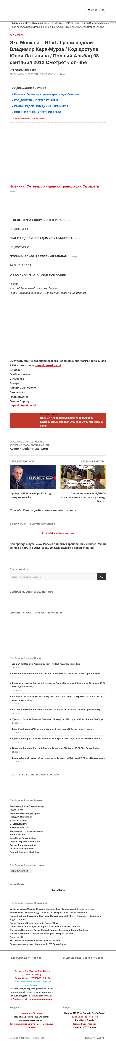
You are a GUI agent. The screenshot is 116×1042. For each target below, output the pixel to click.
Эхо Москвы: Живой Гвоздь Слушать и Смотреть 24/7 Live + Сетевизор (48, 912)
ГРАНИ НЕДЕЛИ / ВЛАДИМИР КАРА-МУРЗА (41, 106)
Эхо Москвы (39, 23)
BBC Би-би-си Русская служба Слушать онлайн (35, 940)
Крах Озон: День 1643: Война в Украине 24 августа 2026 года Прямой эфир (52, 729)
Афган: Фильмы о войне (23, 845)
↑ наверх (67, 220)
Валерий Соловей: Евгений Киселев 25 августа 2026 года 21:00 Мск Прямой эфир (56, 673)
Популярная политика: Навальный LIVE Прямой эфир (38, 944)
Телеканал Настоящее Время (25, 813)
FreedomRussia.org (24, 70)
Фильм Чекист (17, 834)
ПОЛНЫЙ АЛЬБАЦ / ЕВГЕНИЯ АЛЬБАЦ (38, 112)
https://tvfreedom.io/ (48, 365)
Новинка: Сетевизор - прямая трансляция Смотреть (46, 94)
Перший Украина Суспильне (25, 841)
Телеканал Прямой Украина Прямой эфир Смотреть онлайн (41, 933)
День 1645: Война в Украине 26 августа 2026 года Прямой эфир (46, 664)
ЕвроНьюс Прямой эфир (23, 838)
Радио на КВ (16, 810)
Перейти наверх (95, 1038)
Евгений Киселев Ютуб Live (24, 852)
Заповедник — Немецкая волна (26, 831)
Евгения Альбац (40, 445)
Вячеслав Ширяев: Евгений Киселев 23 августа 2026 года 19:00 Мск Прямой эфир (56, 748)
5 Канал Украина (18, 820)
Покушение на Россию (22, 848)
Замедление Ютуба (20, 827)
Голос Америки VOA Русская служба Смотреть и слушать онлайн (45, 926)
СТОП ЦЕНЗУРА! (18, 824)
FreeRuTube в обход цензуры (58, 533)
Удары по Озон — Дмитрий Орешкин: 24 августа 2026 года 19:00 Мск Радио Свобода (57, 719)
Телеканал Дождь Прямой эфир (27, 806)
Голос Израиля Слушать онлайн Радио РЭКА (34, 923)
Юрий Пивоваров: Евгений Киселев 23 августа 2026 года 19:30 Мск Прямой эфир (56, 738)
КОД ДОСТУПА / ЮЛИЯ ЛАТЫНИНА (36, 100)
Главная (17, 23)
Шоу (27, 23)
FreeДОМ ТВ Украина (21, 817)
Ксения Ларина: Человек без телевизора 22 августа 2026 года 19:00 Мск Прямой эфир (58, 758)
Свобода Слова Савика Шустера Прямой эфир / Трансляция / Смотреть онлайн (52, 909)
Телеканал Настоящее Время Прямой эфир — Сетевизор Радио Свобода (49, 930)
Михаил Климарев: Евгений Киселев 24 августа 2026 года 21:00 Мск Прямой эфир (56, 709)
